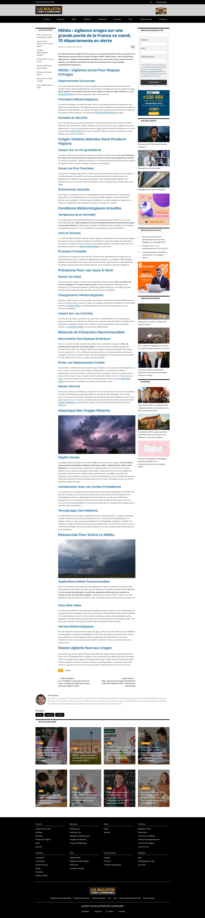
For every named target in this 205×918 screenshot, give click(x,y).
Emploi (38, 868)
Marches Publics (41, 875)
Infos (140, 858)
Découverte (142, 832)
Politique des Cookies (81, 898)
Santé (74, 19)
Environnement (146, 19)
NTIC (131, 19)
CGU (115, 898)
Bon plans (73, 824)
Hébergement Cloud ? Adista (149, 168)
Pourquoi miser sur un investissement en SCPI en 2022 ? (155, 247)
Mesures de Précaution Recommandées (44, 67)
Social (106, 824)
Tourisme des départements (149, 839)
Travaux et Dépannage (78, 843)
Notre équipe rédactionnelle (130, 898)
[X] (151, 2)
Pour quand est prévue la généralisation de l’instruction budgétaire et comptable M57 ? (154, 239)
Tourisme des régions (146, 843)
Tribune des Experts (43, 839)
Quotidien (142, 853)
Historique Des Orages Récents (44, 73)
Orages (68, 670)
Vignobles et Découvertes (80, 836)
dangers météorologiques (89, 246)
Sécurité (38, 847)
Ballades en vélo (144, 829)
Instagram (98, 911)
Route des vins (75, 832)
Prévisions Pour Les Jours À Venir (45, 60)
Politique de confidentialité (60, 898)
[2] (154, 209)
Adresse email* (148, 57)
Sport (37, 843)
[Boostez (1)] (154, 277)
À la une (46, 19)
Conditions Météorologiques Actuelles (42, 52)
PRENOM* (145, 40)
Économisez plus (41, 865)
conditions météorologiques (105, 113)
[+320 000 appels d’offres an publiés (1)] (154, 103)
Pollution (107, 861)
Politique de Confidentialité (149, 71)
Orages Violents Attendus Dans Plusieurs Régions (45, 43)
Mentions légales (98, 898)
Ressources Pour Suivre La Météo (44, 80)
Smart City (74, 865)
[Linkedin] (154, 2)
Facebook (49, 715)
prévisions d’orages (76, 327)
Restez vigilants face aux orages (45, 86)
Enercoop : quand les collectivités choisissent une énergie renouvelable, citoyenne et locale (152, 372)
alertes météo (74, 306)
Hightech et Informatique (79, 861)
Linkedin (121, 911)
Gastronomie (75, 829)
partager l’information (66, 402)
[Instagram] (148, 2)
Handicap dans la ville (146, 861)
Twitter (39, 715)
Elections (60, 19)
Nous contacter (149, 898)
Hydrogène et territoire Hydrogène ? (152, 189)
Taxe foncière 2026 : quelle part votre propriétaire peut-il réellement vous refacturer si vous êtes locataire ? (152, 435)
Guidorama (102, 19)
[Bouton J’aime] (132, 46)
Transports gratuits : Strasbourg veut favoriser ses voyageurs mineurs (154, 255)
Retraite (107, 832)
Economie (117, 19)
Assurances (39, 858)
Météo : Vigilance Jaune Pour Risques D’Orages (44, 36)
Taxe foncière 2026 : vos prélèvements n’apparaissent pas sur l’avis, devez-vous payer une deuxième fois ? (153, 408)
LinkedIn (59, 715)
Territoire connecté (77, 868)
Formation (39, 872)
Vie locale (142, 865)
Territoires (163, 19)
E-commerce (40, 861)
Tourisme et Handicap (146, 836)
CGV (109, 898)
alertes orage (76, 131)
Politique (38, 832)
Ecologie (107, 858)
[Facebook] (144, 2)
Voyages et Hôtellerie (78, 839)
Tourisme (87, 19)
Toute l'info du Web (43, 829)
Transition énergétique (112, 865)
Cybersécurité (75, 858)
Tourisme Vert (143, 847)
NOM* (143, 48)
